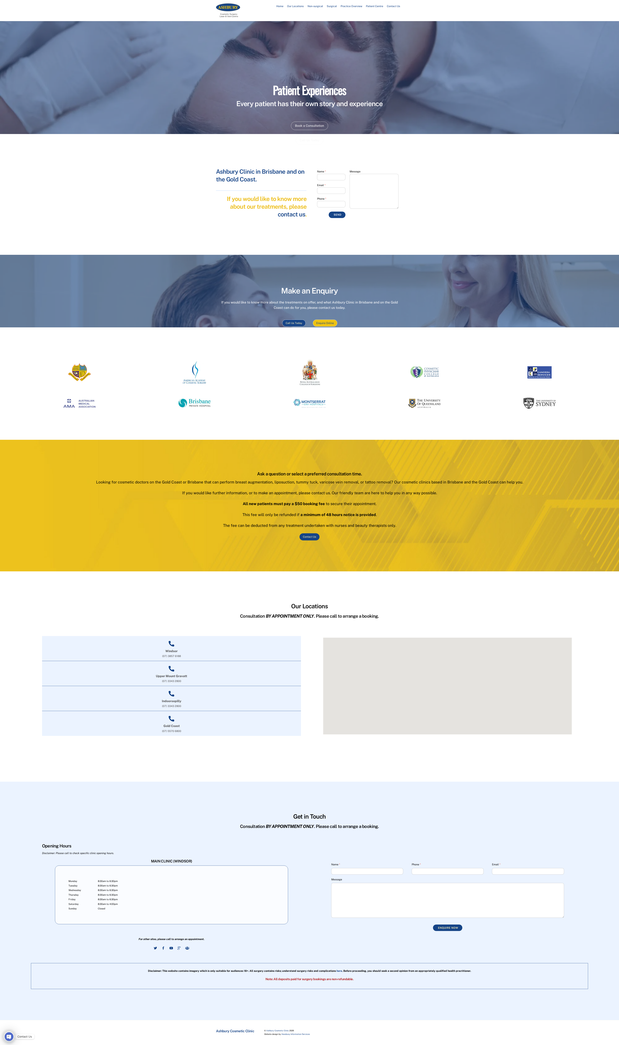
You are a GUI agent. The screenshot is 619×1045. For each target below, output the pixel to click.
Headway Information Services (295, 1034)
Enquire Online (325, 323)
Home (279, 6)
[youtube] (171, 947)
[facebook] (163, 947)
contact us (291, 214)
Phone (321, 198)
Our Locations (295, 6)
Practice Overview (351, 6)
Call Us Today (294, 323)
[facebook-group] (187, 947)
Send (337, 214)
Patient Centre (374, 6)
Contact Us (393, 6)
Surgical (332, 6)
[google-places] (179, 947)
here (339, 970)
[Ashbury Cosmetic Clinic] (228, 9)
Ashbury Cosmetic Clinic (277, 1030)
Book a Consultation (309, 125)
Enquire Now (448, 927)
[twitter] (155, 947)
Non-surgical (315, 6)
